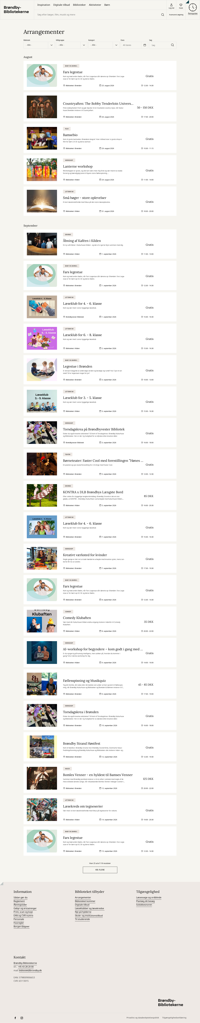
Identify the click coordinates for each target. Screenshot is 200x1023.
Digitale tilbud (61, 5)
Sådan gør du (20, 897)
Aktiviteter (95, 5)
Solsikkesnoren (144, 904)
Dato (122, 40)
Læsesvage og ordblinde (148, 897)
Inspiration (43, 5)
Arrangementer (83, 897)
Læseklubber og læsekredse (89, 908)
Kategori (91, 40)
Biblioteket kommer (85, 901)
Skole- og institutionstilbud (89, 915)
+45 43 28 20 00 (26, 966)
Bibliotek (27, 40)
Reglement (19, 901)
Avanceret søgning (176, 14)
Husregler (19, 923)
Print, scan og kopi (23, 912)
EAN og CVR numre (23, 915)
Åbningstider (20, 904)
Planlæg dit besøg (145, 901)
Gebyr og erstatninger (25, 908)
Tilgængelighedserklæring (174, 1017)
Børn (107, 5)
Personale (19, 919)
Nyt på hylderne (83, 912)
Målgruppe (60, 40)
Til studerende (82, 919)
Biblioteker (79, 5)
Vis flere (100, 869)
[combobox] (100, 14)
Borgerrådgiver (22, 926)
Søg (150, 40)
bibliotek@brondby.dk (30, 970)
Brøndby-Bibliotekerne (25, 963)
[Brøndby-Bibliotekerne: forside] (17, 9)
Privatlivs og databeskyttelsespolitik (143, 1017)
